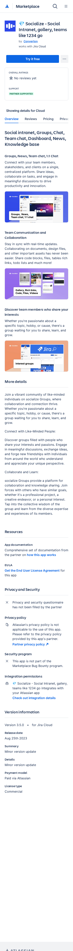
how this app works (41, 555)
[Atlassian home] (7, 6)
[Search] (55, 6)
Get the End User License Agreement (32, 570)
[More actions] (64, 59)
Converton (31, 41)
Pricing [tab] (48, 119)
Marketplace (28, 6)
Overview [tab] (11, 119)
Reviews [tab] (31, 119)
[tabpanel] (36, 464)
